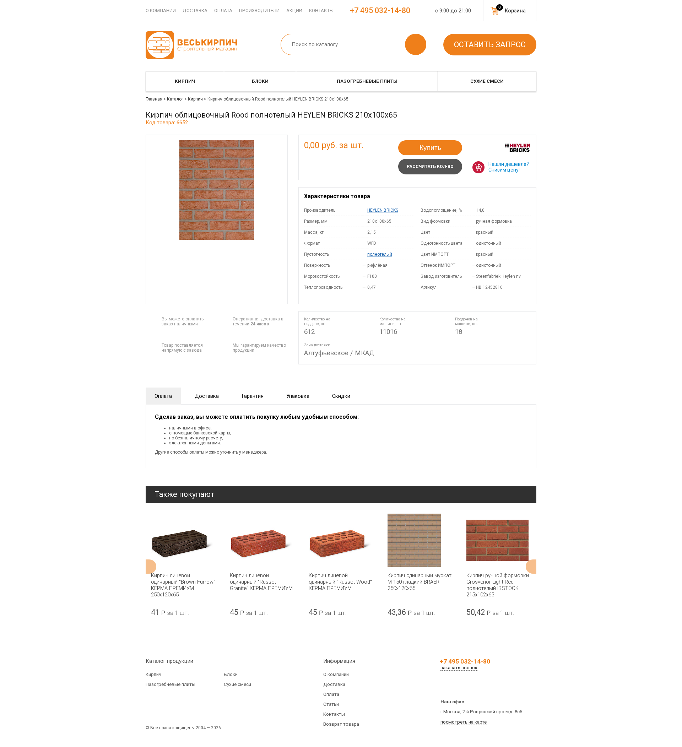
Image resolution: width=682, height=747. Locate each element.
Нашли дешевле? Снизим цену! (508, 167)
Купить (430, 147)
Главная (154, 99)
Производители (259, 10)
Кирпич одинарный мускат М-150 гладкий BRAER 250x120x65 (419, 581)
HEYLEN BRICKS (382, 210)
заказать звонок (458, 667)
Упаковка (297, 396)
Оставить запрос (490, 44)
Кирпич (185, 81)
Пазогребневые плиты (367, 81)
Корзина (515, 10)
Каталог (175, 99)
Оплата (223, 10)
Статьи (331, 704)
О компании (161, 10)
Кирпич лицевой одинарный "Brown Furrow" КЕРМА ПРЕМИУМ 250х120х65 (183, 585)
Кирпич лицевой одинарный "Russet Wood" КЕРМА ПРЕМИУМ (340, 581)
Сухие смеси (487, 81)
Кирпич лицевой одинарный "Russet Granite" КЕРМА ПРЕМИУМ (261, 581)
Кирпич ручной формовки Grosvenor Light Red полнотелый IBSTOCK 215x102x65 (497, 585)
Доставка (195, 10)
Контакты (321, 10)
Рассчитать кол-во (430, 166)
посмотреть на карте (463, 722)
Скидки (341, 396)
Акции (294, 10)
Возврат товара (341, 724)
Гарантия (253, 396)
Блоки (260, 81)
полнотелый (379, 254)
